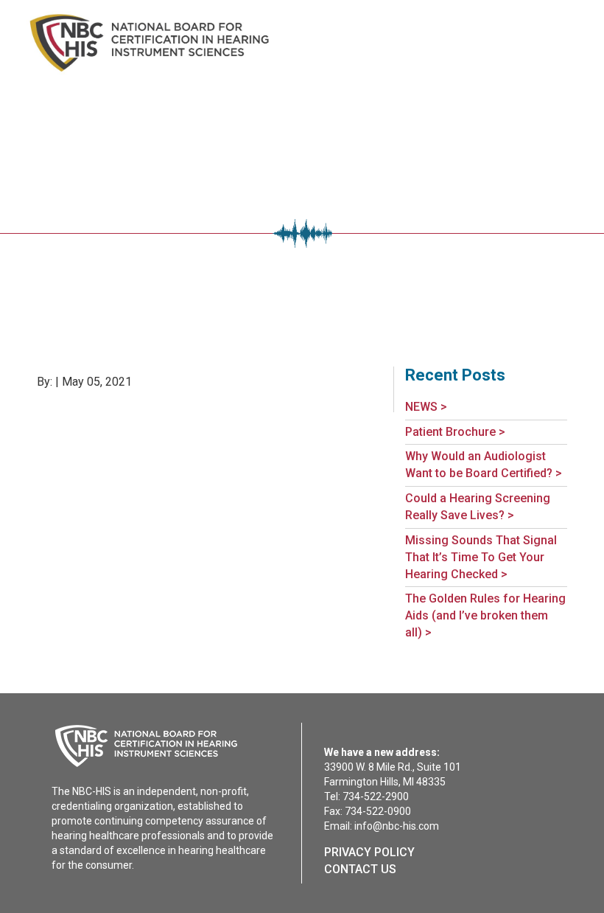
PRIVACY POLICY (369, 852)
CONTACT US (360, 869)
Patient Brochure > (455, 432)
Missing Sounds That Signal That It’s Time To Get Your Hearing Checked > (481, 557)
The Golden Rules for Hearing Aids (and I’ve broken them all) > (485, 615)
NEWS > (426, 407)
